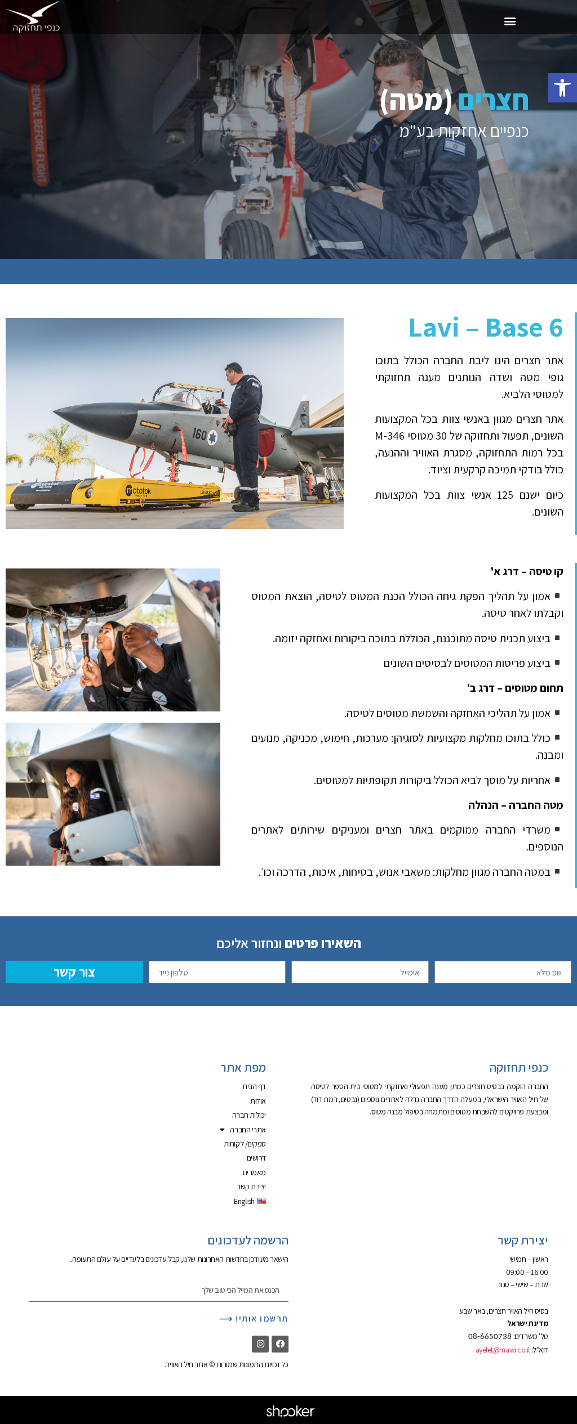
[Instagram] (260, 1344)
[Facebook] (280, 1344)
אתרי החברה (248, 1130)
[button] (562, 87)
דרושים (256, 1158)
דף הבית (254, 1086)
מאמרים (254, 1172)
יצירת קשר (251, 1186)
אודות (258, 1101)
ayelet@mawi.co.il (503, 1350)
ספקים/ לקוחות (245, 1144)
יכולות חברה (249, 1115)
